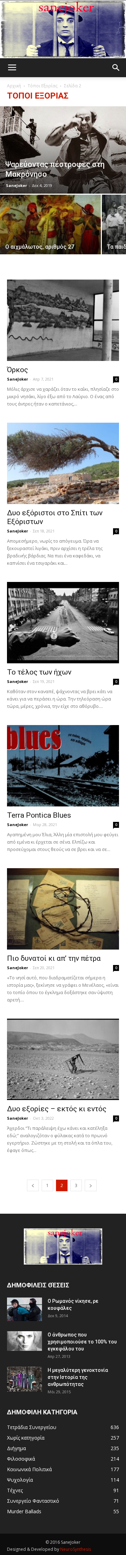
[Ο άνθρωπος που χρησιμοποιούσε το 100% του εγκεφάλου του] (24, 1341)
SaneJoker (16, 185)
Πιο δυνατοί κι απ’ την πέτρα (54, 958)
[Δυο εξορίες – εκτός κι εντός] (63, 1059)
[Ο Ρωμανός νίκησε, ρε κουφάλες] (24, 1309)
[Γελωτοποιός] (63, 29)
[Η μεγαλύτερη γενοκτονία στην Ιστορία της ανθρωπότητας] (24, 1379)
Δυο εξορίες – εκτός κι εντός (56, 1109)
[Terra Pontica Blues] (63, 765)
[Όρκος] (63, 320)
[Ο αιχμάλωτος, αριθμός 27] (50, 232)
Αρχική (14, 86)
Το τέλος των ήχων (39, 672)
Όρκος (17, 370)
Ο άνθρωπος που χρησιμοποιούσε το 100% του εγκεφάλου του (82, 1342)
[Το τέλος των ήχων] (63, 622)
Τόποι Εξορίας (42, 86)
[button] (116, 67)
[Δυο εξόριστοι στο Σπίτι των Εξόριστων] (63, 463)
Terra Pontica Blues (39, 815)
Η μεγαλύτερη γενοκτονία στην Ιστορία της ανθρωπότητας (78, 1377)
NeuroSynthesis (75, 1549)
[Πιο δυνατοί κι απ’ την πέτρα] (63, 909)
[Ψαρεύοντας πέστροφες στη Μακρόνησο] (63, 150)
